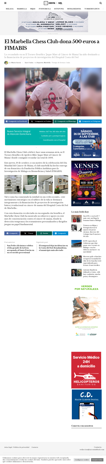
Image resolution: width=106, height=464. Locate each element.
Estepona (59, 9)
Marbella (22, 9)
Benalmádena (74, 9)
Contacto (35, 447)
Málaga (9, 9)
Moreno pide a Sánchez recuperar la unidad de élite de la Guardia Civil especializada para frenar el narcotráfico (92, 261)
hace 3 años (29, 63)
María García (16, 63)
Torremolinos (91, 9)
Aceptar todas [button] (97, 460)
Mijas (32, 9)
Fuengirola (45, 9)
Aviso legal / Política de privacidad (16, 447)
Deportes (40, 63)
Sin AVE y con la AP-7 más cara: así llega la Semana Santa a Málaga (92, 218)
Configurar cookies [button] (82, 460)
